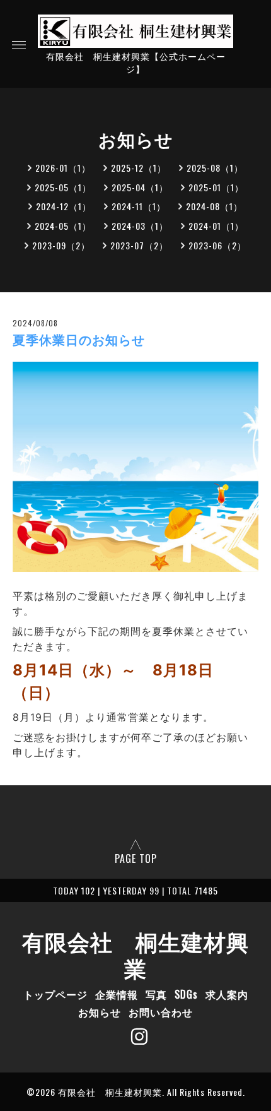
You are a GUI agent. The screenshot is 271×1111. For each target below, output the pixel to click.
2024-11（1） (139, 206)
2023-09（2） (61, 245)
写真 (156, 994)
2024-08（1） (214, 206)
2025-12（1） (138, 167)
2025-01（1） (216, 187)
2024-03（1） (140, 225)
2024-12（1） (63, 206)
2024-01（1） (216, 225)
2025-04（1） (140, 187)
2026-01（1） (63, 167)
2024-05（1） (63, 225)
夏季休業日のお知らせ (79, 340)
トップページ (55, 994)
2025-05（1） (63, 187)
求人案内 (226, 994)
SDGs (186, 994)
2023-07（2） (139, 245)
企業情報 (116, 994)
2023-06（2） (217, 245)
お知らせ (99, 1011)
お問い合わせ (161, 1011)
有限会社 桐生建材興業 (135, 953)
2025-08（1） (215, 167)
